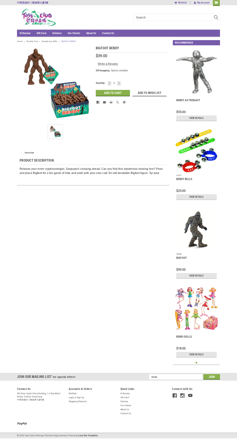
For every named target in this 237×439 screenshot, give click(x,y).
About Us (91, 33)
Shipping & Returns (78, 401)
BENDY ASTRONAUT (188, 100)
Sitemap (39, 435)
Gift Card (41, 33)
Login (71, 397)
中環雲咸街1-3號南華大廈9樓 (32, 2)
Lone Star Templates (88, 435)
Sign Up (80, 397)
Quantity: (100, 83)
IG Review (25, 33)
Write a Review (108, 64)
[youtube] (190, 395)
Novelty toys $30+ (49, 41)
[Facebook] (97, 102)
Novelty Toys (32, 41)
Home (20, 41)
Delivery (57, 33)
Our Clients (74, 33)
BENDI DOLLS (184, 336)
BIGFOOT (181, 258)
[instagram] (182, 395)
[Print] (111, 102)
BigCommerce (61, 435)
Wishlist (182, 2)
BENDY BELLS (184, 179)
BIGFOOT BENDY (68, 41)
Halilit (178, 175)
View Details (196, 118)
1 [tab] (196, 363)
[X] (117, 102)
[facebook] (174, 395)
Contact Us (108, 33)
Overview (29, 152)
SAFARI (179, 254)
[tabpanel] (196, 86)
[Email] (104, 102)
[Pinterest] (124, 102)
